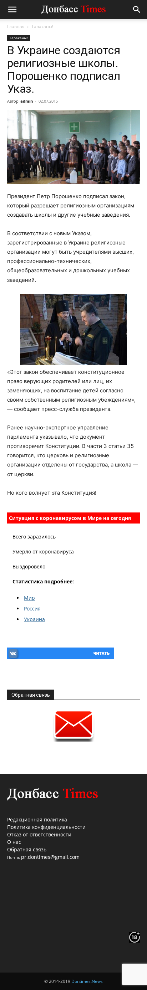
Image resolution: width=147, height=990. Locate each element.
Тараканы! (42, 27)
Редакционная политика (37, 819)
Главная (16, 27)
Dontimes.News (87, 981)
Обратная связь (26, 849)
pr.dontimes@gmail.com (50, 857)
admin (26, 101)
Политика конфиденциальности (46, 827)
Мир (29, 597)
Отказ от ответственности (39, 834)
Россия (32, 608)
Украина (34, 619)
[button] (12, 9)
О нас (14, 842)
